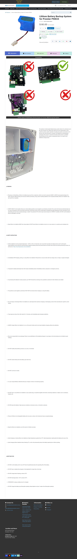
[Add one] (45, 28)
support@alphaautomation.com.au (12, 508)
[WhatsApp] (63, 41)
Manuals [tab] (54, 53)
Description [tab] (13, 53)
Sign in (69, 5)
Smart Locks (12, 8)
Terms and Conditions (38, 505)
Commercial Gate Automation (70, 8)
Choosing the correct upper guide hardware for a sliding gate (26, 516)
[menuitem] (22, 6)
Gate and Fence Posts (33, 8)
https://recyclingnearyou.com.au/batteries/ (22, 246)
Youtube (48, 507)
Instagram (49, 509)
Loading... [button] (50, 28)
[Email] (70, 41)
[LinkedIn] (59, 41)
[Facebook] (52, 41)
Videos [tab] (67, 53)
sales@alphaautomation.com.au (13, 505)
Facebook (49, 505)
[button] (55, 5)
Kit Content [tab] (28, 53)
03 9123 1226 (10, 510)
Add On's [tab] (41, 53)
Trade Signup (64, 1)
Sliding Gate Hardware (42, 8)
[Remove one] (40, 28)
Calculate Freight (53, 34)
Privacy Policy (36, 508)
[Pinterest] (66, 41)
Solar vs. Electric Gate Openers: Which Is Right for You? (26, 511)
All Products (7, 12)
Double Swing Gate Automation (21, 8)
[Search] (70, 12)
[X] (56, 41)
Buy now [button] (58, 28)
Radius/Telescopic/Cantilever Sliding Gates (55, 8)
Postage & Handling (38, 506)
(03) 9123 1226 (62, 5)
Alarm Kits (7, 8)
